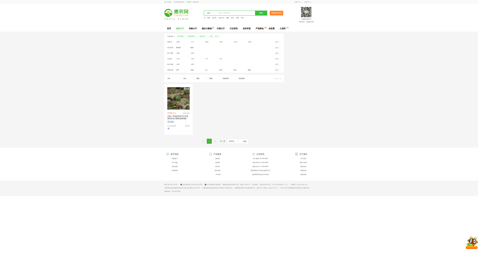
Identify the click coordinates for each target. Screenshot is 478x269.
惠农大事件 (303, 162)
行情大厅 (221, 28)
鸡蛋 (208, 18)
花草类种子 (191, 36)
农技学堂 (247, 28)
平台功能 (175, 162)
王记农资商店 (171, 126)
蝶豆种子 (203, 36)
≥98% (178, 53)
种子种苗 (180, 36)
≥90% (207, 42)
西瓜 (232, 18)
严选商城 (260, 28)
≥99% (249, 42)
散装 (192, 47)
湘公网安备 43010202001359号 (193, 184)
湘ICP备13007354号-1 (171, 184)
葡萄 (227, 18)
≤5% (220, 59)
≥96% (178, 64)
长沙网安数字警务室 (214, 184)
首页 (169, 28)
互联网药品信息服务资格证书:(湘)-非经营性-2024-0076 (182, 188)
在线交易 (175, 166)
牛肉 (242, 18)
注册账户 (175, 158)
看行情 (217, 166)
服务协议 (303, 166)
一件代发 (218, 174)
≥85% (192, 42)
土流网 (283, 28)
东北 (235, 70)
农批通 (272, 28)
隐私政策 (303, 170)
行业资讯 (234, 28)
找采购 (217, 162)
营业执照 (255, 184)
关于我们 (303, 158)
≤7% (206, 59)
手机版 (169, 2)
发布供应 (218, 170)
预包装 (178, 47)
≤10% (192, 59)
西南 (249, 70)
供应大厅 (180, 28)
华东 (220, 70)
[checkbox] (183, 78)
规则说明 (303, 174)
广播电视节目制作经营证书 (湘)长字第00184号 (217, 188)
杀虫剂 (214, 18)
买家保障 (175, 170)
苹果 (237, 18)
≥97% (235, 42)
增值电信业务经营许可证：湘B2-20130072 (236, 184)
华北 (206, 70)
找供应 (217, 158)
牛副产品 (221, 18)
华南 (192, 70)
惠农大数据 (207, 28)
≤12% (178, 59)
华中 (177, 70)
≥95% (221, 42)
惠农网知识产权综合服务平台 (260, 170)
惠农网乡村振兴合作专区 (260, 174)
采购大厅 (193, 28)
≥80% (178, 42)
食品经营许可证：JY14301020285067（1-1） (274, 184)
